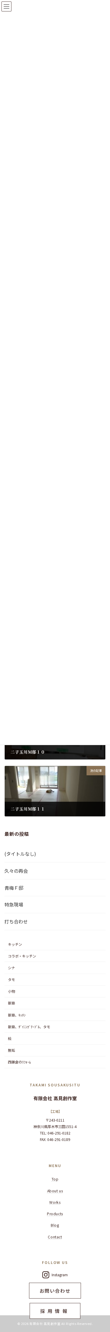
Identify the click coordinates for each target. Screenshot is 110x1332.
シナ (11, 967)
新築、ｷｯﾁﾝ (17, 1015)
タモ (11, 979)
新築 (11, 1003)
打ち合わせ (16, 921)
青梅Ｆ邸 (13, 887)
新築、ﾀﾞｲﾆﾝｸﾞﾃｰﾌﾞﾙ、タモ (29, 1026)
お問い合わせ (55, 1290)
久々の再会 (16, 870)
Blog (55, 1225)
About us (55, 1190)
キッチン (15, 944)
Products (55, 1213)
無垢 (11, 1050)
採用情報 (55, 1310)
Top (55, 1179)
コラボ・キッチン (22, 956)
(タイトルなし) (20, 853)
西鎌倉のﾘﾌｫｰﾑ (19, 1062)
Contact (55, 1237)
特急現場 (13, 904)
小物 (11, 991)
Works (54, 1202)
